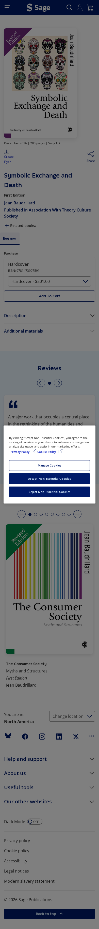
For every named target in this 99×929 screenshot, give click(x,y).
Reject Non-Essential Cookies (49, 492)
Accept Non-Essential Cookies (49, 478)
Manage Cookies (49, 465)
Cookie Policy (47, 452)
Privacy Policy (20, 452)
